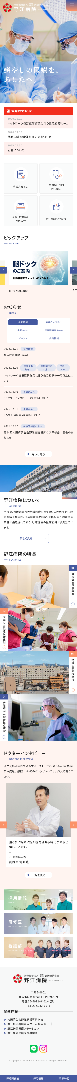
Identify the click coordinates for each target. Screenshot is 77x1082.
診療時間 (64, 1078)
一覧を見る (38, 875)
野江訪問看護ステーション (23, 1028)
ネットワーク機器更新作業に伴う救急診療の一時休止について (38, 378)
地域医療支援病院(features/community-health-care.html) (38, 672)
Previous (3, 824)
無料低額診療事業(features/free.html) (38, 586)
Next (73, 824)
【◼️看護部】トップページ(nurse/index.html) (38, 947)
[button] (3, 270)
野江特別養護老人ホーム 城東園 (26, 1024)
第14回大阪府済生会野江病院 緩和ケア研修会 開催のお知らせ (38, 434)
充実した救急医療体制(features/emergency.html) (38, 629)
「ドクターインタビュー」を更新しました (26, 398)
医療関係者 (12, 1078)
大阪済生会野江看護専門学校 (25, 1019)
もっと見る (38, 454)
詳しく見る (26, 538)
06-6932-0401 (37, 1001)
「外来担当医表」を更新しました (22, 415)
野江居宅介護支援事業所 (22, 1033)
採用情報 (38, 1078)
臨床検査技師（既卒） (16, 355)
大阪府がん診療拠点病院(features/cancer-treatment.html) (38, 717)
